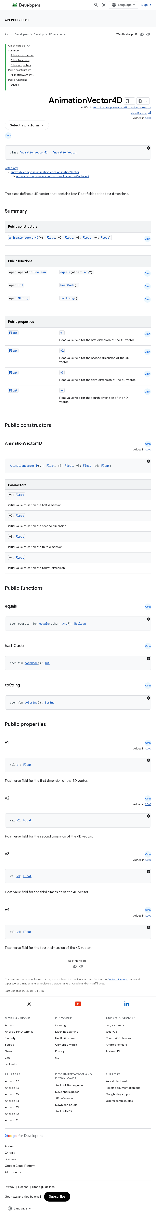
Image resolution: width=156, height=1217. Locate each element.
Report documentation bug (123, 1088)
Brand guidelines (43, 1187)
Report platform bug (118, 1081)
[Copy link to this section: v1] (13, 742)
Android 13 (12, 1107)
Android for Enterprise (19, 1031)
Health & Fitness (65, 1038)
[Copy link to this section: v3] (14, 854)
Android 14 (12, 1101)
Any (86, 272)
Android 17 (12, 1081)
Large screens (115, 1025)
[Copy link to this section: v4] (14, 909)
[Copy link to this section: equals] (21, 606)
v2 (62, 350)
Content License (117, 979)
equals (65, 272)
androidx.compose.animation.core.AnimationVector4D (52, 176)
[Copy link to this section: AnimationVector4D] (46, 443)
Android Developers (16, 34)
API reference (17, 20)
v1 (62, 333)
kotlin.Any (11, 168)
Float (51, 237)
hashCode (67, 285)
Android (10, 1025)
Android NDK (63, 1111)
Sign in (146, 5)
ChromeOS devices (118, 1038)
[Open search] (96, 4)
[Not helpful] (148, 34)
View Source (139, 113)
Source (9, 1044)
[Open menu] (6, 5)
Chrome (10, 1153)
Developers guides (67, 1092)
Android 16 (12, 1088)
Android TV (113, 1051)
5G (57, 1057)
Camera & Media (66, 1044)
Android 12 (12, 1114)
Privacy (59, 1051)
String (23, 298)
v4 (62, 390)
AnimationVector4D (34, 152)
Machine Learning (66, 1031)
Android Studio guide (69, 1085)
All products (13, 1172)
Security (10, 1038)
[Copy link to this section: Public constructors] (56, 425)
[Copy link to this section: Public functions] (48, 588)
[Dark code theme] (148, 148)
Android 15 (12, 1094)
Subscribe (57, 1197)
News (8, 1051)
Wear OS (111, 1031)
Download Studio (66, 1105)
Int (20, 285)
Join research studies (119, 1101)
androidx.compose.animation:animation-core (122, 107)
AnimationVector (65, 152)
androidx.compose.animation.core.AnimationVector (45, 172)
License (23, 1187)
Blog (8, 1057)
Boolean (40, 272)
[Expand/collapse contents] (28, 45)
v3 (62, 372)
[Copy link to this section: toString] (24, 685)
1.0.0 (148, 118)
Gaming (60, 1025)
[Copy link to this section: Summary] (31, 211)
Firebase (10, 1159)
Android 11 (11, 1120)
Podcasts (10, 1064)
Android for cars (116, 1044)
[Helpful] (142, 34)
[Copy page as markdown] (140, 101)
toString (67, 298)
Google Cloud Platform (20, 1166)
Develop (38, 34)
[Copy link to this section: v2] (13, 798)
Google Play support (118, 1094)
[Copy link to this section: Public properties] (51, 724)
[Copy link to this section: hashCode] (28, 646)
